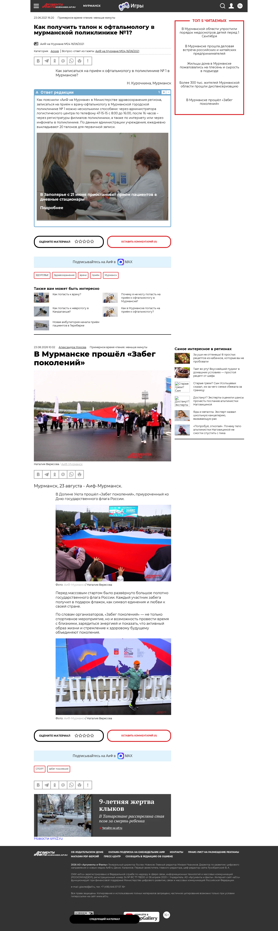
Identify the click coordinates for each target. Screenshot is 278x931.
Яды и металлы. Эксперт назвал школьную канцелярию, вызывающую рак (214, 415)
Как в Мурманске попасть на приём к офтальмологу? (140, 310)
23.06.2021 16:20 (44, 17)
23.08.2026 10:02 (44, 347)
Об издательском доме (87, 852)
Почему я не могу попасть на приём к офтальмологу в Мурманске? (141, 298)
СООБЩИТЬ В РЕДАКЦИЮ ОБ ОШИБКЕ (149, 856)
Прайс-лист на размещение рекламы (213, 852)
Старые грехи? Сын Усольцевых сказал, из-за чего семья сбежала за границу (217, 387)
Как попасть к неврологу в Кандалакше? (71, 310)
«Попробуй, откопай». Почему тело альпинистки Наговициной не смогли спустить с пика (217, 430)
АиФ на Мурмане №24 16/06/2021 (117, 51)
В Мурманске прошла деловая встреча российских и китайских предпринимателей (209, 50)
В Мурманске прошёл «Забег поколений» (209, 102)
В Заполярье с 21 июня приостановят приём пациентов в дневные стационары (98, 197)
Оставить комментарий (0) (139, 241)
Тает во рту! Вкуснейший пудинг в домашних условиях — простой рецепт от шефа (216, 372)
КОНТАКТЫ (176, 852)
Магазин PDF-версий (85, 856)
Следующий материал (104, 919)
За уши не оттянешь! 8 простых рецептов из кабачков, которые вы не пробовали (218, 358)
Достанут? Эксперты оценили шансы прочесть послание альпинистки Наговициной (218, 401)
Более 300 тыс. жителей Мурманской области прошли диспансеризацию (209, 84)
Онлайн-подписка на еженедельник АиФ (136, 852)
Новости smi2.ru (48, 838)
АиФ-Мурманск (72, 464)
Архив (55, 51)
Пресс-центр (112, 856)
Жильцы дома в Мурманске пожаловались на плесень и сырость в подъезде (209, 67)
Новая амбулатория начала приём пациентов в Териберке (76, 323)
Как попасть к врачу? (67, 294)
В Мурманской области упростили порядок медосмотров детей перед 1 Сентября (209, 32)
